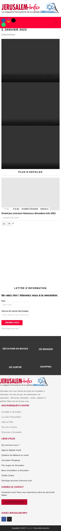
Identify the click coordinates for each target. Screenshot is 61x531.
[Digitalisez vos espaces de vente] (30, 279)
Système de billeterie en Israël (15, 455)
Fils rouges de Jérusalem (12, 465)
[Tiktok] (13, 20)
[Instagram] (8, 20)
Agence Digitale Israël (11, 450)
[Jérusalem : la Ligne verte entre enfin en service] (30, 60)
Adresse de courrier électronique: (15, 311)
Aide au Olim (7, 422)
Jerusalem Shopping (10, 460)
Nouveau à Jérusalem (11, 432)
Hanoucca (44, 209)
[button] (55, 22)
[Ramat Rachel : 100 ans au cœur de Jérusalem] (30, 104)
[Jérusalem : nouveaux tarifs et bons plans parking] (30, 147)
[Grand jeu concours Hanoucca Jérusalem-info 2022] (30, 194)
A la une (16, 209)
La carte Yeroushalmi (11, 417)
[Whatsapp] (3, 25)
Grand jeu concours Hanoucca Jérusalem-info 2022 (28, 213)
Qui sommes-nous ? (10, 445)
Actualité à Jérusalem (30, 209)
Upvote (4, 223)
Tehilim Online (7, 475)
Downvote (9, 223)
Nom (3, 301)
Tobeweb (29, 528)
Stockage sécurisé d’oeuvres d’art (16, 480)
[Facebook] (3, 20)
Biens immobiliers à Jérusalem (15, 470)
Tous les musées (9, 427)
